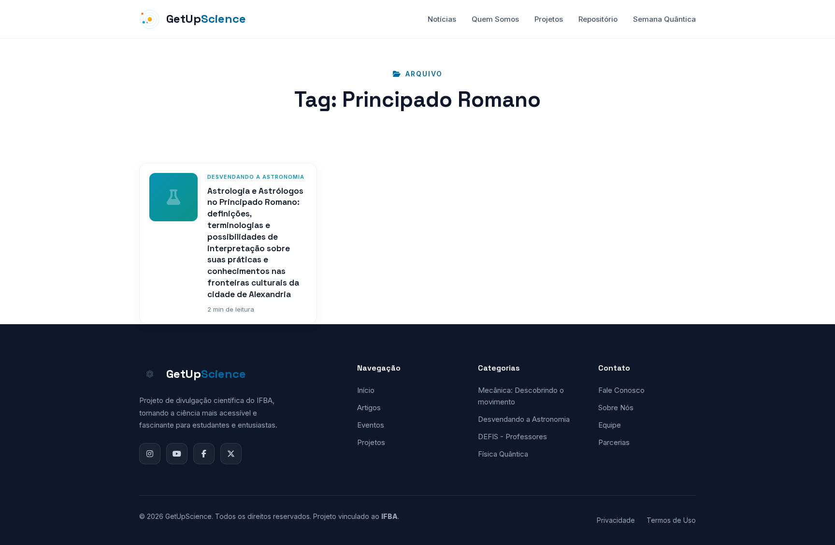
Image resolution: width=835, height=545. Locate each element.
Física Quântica (503, 454)
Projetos (548, 19)
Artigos (369, 407)
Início (365, 390)
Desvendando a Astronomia (524, 419)
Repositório (598, 19)
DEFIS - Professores (512, 436)
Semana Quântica (664, 19)
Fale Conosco (621, 390)
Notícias (442, 19)
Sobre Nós (615, 407)
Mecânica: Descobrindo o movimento (521, 396)
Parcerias (614, 442)
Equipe (609, 425)
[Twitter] (231, 453)
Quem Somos (495, 19)
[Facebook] (204, 453)
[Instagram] (149, 453)
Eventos (370, 425)
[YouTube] (176, 453)
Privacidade (616, 520)
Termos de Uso (671, 520)
